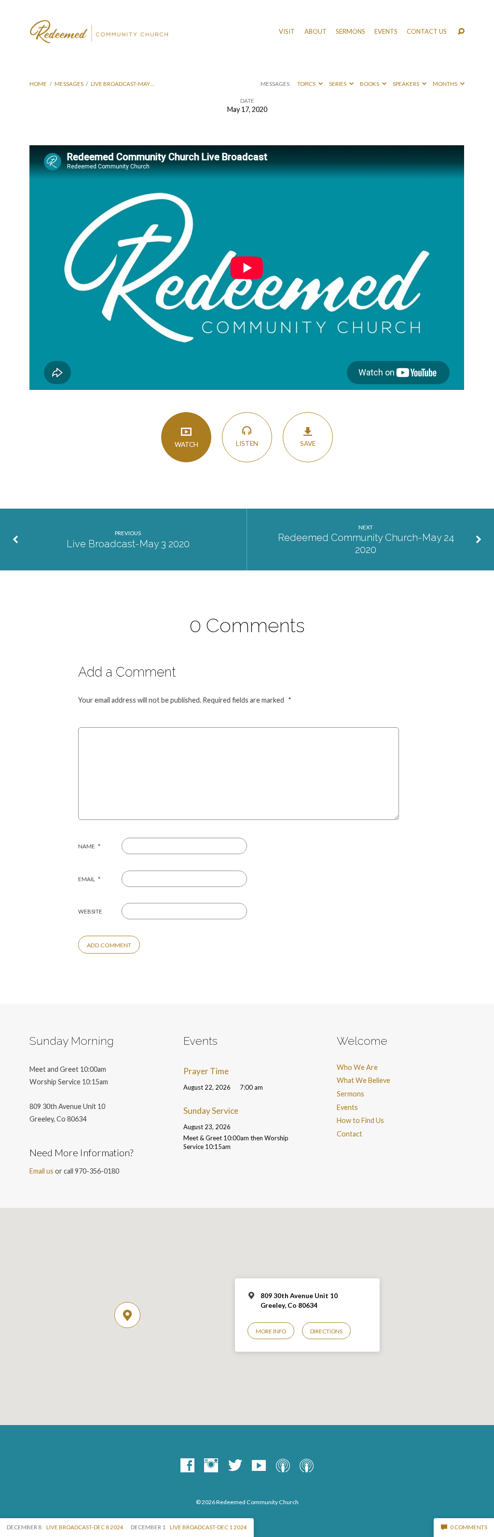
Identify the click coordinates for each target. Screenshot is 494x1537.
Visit (287, 31)
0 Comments (468, 1527)
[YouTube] (259, 1466)
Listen (247, 443)
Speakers (406, 84)
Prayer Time (206, 1071)
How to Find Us (360, 1120)
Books (370, 84)
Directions (326, 1331)
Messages (69, 84)
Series (338, 84)
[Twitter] (235, 1466)
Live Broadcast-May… (122, 84)
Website (90, 911)
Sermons (350, 31)
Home (38, 84)
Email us (41, 1171)
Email (89, 879)
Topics (306, 84)
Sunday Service (210, 1111)
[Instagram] (211, 1466)
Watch (186, 444)
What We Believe (363, 1080)
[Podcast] (283, 1466)
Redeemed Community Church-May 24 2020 (366, 543)
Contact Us (427, 31)
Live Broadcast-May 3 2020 (128, 544)
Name (89, 846)
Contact (349, 1134)
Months (445, 84)
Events (386, 31)
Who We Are (357, 1067)
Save (308, 443)
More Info (271, 1331)
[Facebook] (187, 1466)
